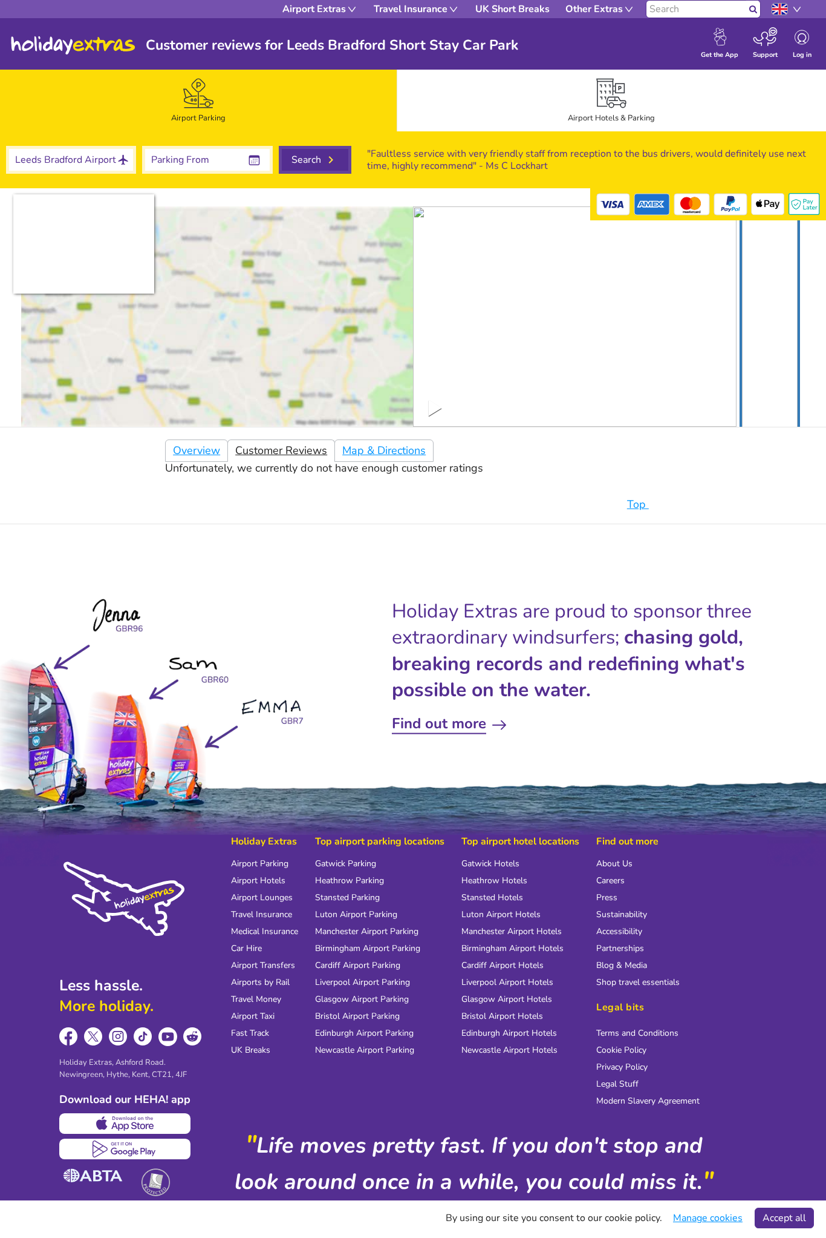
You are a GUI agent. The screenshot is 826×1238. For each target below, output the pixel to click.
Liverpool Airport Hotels (507, 982)
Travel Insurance (261, 914)
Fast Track (250, 1033)
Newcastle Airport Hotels (509, 1050)
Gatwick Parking (345, 863)
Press (606, 897)
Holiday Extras (73, 45)
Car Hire (246, 948)
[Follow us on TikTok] (143, 1036)
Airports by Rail (260, 982)
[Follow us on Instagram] (118, 1036)
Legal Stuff (617, 1084)
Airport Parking (259, 863)
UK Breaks (250, 1050)
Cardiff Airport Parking (357, 965)
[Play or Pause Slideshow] (435, 408)
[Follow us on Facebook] (68, 1036)
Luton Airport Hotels (501, 914)
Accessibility (619, 931)
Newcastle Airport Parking (364, 1050)
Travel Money (256, 999)
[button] (770, 319)
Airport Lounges (262, 897)
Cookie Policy (621, 1050)
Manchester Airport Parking (366, 931)
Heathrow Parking (349, 880)
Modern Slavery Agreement (648, 1101)
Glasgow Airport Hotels (506, 999)
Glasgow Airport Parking (362, 999)
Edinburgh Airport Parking (364, 1033)
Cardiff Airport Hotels (502, 965)
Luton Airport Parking (356, 914)
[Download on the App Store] (124, 1123)
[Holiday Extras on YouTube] (167, 1036)
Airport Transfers (263, 965)
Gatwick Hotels (490, 863)
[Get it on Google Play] (124, 1149)
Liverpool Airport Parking (362, 982)
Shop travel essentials (638, 982)
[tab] (198, 100)
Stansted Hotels (492, 897)
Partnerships (620, 948)
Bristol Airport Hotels (502, 1016)
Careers (610, 880)
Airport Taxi (253, 1016)
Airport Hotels (258, 880)
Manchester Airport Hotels (511, 931)
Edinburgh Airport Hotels (509, 1033)
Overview (196, 450)
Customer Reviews (281, 450)
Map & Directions (384, 450)
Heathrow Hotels (494, 880)
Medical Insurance (264, 931)
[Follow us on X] (93, 1036)
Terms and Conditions (637, 1033)
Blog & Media (621, 965)
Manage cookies (708, 1218)
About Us (614, 863)
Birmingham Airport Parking (367, 948)
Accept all (784, 1218)
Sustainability (621, 914)
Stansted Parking (347, 897)
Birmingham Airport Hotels (512, 948)
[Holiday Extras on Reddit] (192, 1036)
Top (638, 504)
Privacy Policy (622, 1067)
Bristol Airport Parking (357, 1016)
